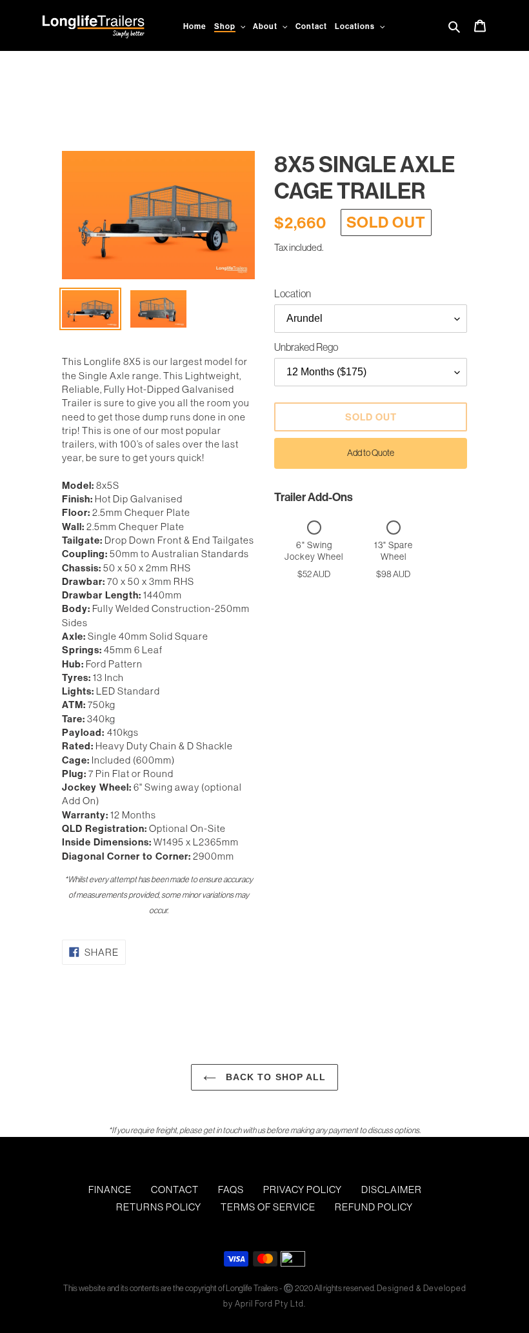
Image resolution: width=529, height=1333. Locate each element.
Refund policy (374, 1207)
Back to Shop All (274, 1077)
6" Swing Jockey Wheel (313, 550)
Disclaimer (391, 1189)
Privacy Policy (302, 1189)
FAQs (231, 1189)
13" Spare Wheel (393, 550)
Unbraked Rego (306, 347)
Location (292, 293)
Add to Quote (370, 453)
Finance (110, 1189)
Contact (175, 1189)
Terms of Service (268, 1207)
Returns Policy (158, 1207)
